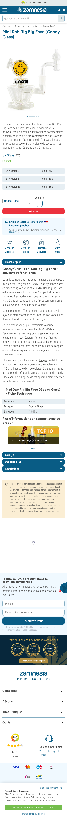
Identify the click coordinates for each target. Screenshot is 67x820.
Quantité (39, 197)
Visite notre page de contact (49, 753)
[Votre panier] (63, 10)
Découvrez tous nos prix (33, 661)
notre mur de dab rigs (33, 319)
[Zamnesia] (32, 9)
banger (43, 360)
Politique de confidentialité (43, 627)
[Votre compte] (59, 9)
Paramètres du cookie (33, 814)
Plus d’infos (13, 232)
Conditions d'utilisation (11, 630)
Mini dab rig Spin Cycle (47, 310)
